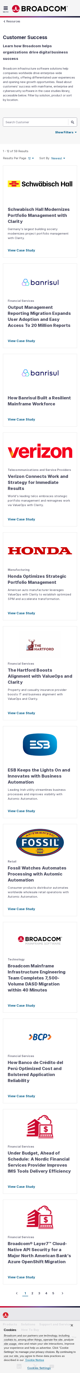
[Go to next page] (62, 1293)
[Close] (72, 1325)
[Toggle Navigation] (6, 9)
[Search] (72, 122)
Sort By (44, 158)
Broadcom (40, 9)
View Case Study (21, 250)
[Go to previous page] (17, 1293)
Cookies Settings (39, 1368)
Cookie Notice (34, 1360)
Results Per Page (14, 158)
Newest (56, 158)
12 (29, 158)
